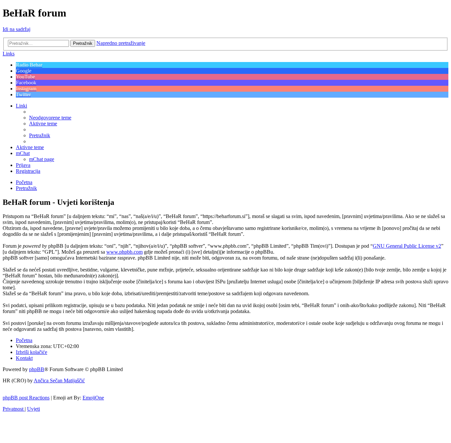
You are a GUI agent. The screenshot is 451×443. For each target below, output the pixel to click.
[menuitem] (50, 117)
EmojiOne (93, 397)
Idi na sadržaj (16, 29)
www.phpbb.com (124, 252)
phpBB (36, 369)
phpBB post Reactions (26, 397)
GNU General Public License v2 (407, 246)
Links (9, 53)
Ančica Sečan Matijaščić (59, 380)
